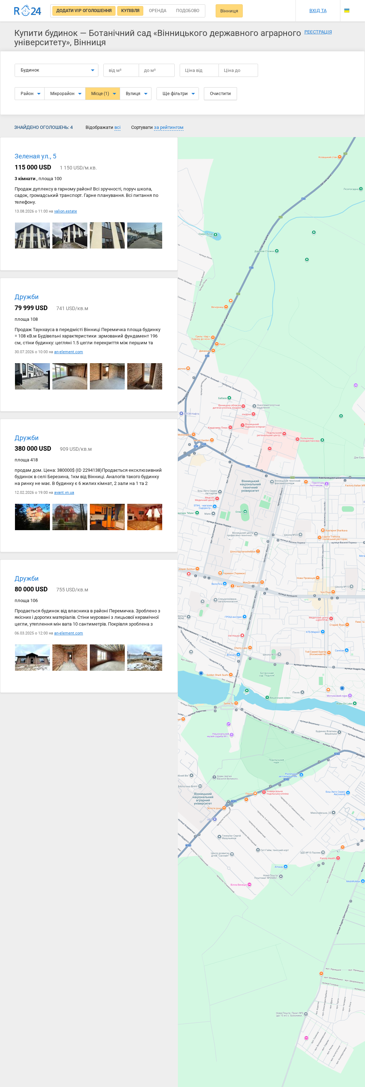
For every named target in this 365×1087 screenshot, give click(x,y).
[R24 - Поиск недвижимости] (27, 10)
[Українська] (346, 10)
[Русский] (346, 4)
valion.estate (65, 211)
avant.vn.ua (64, 492)
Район (27, 93)
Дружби (26, 297)
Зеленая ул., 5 (35, 156)
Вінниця (229, 11)
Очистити (220, 93)
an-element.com (68, 352)
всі (117, 127)
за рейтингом (169, 127)
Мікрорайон (62, 93)
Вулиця (133, 93)
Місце (100, 93)
